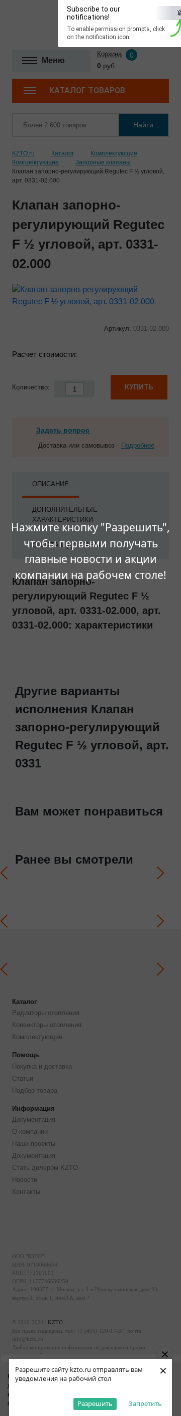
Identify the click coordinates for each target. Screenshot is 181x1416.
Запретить (145, 1403)
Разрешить (95, 1403)
